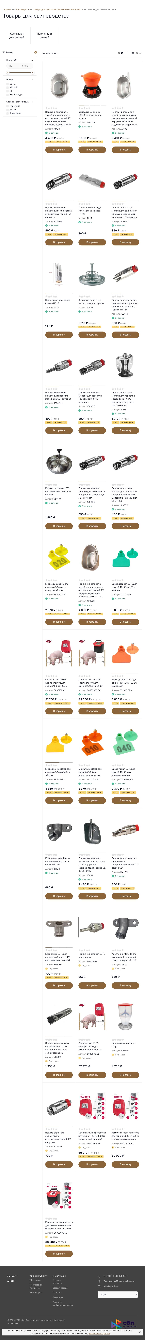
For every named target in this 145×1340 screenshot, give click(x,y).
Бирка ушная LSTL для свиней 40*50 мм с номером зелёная (123, 772)
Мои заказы (35, 1280)
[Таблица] (140, 53)
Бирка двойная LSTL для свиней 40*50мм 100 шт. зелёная (124, 587)
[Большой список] (122, 53)
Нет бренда (16, 94)
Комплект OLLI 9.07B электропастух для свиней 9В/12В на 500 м (90, 682)
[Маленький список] (119, 53)
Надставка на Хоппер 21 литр (124, 1045)
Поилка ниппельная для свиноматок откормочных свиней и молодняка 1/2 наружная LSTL (125, 305)
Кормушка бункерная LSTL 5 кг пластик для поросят (89, 115)
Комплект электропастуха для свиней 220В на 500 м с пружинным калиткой (125, 1135)
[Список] (136, 53)
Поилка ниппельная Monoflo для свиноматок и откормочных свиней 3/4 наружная (58, 212)
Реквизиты (58, 1297)
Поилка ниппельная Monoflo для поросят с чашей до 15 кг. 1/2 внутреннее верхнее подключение (123, 399)
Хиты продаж (49, 53)
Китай (13, 109)
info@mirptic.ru (111, 1286)
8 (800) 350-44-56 (115, 1276)
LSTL (12, 83)
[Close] (139, 1332)
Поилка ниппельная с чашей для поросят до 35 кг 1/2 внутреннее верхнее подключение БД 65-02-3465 (91, 864)
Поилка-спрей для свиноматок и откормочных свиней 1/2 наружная (58, 1137)
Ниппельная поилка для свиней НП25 (57, 302)
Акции (11, 1281)
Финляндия (15, 113)
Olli (11, 91)
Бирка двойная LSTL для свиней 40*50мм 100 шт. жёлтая (58, 772)
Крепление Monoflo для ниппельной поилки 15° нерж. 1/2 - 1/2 (57, 861)
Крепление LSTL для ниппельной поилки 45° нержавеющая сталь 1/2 (57, 957)
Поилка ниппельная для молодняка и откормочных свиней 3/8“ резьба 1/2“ (125, 863)
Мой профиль (36, 1292)
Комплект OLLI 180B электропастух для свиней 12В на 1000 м (56, 682)
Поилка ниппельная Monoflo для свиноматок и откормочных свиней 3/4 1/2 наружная (91, 493)
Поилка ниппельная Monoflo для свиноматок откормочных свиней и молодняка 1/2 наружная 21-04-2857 (124, 494)
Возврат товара (60, 1288)
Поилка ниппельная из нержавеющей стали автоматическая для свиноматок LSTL (57, 1048)
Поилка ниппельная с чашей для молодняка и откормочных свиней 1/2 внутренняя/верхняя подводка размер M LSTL (58, 118)
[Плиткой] (133, 53)
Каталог (12, 1276)
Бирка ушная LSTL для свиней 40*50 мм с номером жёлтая (56, 587)
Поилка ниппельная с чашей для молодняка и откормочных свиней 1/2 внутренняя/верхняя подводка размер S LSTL (124, 118)
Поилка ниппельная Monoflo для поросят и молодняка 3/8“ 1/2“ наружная (90, 397)
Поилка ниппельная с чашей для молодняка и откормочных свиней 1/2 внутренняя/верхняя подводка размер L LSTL (91, 590)
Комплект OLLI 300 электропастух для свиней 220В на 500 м (89, 1046)
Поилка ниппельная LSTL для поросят (91, 955)
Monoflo (14, 87)
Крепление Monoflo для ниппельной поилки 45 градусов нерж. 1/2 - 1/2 (124, 957)
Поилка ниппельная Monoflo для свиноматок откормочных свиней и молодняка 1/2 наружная (124, 212)
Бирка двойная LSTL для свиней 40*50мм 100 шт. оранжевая (124, 682)
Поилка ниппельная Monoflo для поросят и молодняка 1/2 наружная (58, 395)
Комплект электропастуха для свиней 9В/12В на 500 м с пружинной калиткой (59, 1225)
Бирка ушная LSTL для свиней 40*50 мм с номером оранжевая (90, 772)
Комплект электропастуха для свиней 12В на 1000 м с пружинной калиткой (92, 1135)
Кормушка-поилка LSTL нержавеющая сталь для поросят (58, 491)
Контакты (57, 1292)
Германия (15, 106)
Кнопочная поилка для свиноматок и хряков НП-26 (90, 210)
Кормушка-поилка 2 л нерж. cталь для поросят (91, 302)
